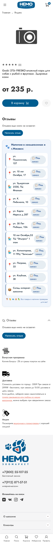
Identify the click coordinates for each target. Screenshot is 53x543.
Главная (6, 12)
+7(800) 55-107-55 (15, 472)
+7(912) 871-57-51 (14, 482)
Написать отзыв (12, 133)
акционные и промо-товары (26, 423)
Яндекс (18, 12)
